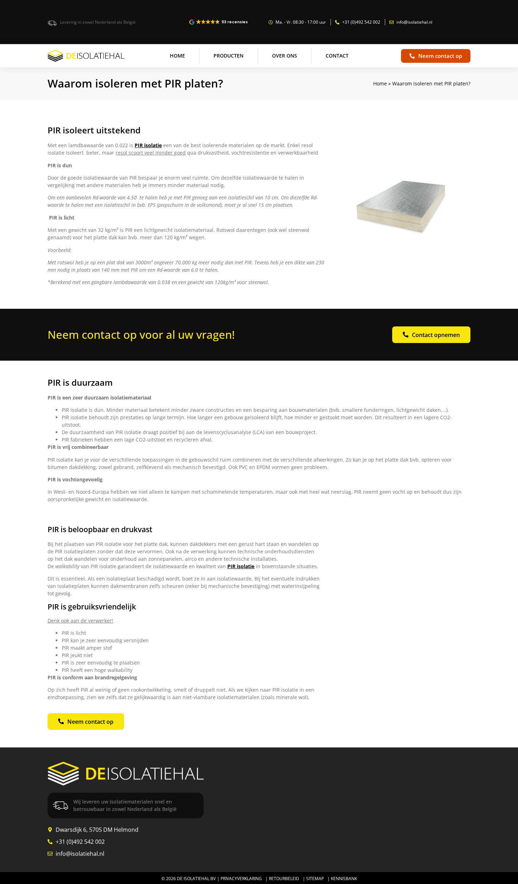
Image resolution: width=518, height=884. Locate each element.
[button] (219, 22)
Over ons (284, 55)
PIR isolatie (148, 145)
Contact (337, 55)
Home (177, 55)
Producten (228, 55)
